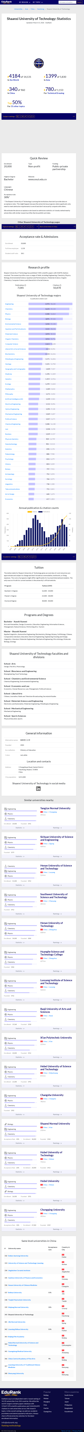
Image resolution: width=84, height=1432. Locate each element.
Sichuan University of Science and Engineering (56, 838)
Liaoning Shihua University (18, 1329)
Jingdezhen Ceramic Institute (19, 1270)
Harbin (46, 1408)
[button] (25, 285)
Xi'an (45, 1405)
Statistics (8, 449)
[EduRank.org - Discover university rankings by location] (7, 2)
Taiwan (67, 1398)
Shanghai (47, 1402)
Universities (18, 9)
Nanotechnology (11, 444)
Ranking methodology (11, 1425)
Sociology (8, 479)
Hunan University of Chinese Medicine (22, 1285)
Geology (8, 364)
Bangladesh (69, 1408)
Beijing (46, 1395)
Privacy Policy (77, 1431)
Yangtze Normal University (55, 808)
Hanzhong (40, 9)
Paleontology (10, 454)
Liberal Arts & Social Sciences (15, 349)
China (33, 9)
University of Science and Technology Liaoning (25, 1263)
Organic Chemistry (12, 339)
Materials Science (11, 334)
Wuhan (46, 1398)
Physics (8, 314)
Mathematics (10, 389)
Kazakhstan (69, 1411)
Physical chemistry (11, 439)
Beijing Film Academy (16, 1337)
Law (6, 429)
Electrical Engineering (12, 404)
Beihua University (15, 1292)
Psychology (9, 459)
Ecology (8, 384)
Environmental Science (13, 324)
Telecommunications (12, 489)
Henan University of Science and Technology (56, 867)
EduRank (48, 23)
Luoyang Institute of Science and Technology (56, 982)
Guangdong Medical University (20, 1351)
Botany (7, 469)
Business (8, 434)
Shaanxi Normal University (55, 1123)
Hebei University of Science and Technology (55, 1068)
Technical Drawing (55, 93)
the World (14, 80)
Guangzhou (48, 1411)
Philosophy (9, 394)
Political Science (11, 419)
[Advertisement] (19, 41)
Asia (26, 9)
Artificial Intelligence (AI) (14, 399)
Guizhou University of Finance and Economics (25, 1278)
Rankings (56, 828)
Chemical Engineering (12, 424)
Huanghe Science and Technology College (52, 953)
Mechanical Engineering (13, 414)
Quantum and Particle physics (15, 329)
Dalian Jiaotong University (18, 1256)
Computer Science (11, 344)
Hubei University (49, 1180)
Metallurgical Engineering (14, 359)
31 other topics (18, 106)
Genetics (8, 379)
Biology (8, 319)
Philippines (68, 1405)
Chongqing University (52, 1209)
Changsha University (52, 1094)
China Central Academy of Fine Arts (21, 1359)
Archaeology (9, 474)
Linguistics (9, 484)
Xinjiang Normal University (18, 1307)
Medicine (8, 374)
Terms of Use (65, 1431)
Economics (9, 499)
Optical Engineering (12, 409)
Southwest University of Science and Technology (54, 896)
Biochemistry (10, 354)
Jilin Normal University (16, 1322)
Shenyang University (16, 1373)
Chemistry (8, 309)
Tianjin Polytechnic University (19, 1300)
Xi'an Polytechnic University (56, 1037)
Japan (67, 1402)
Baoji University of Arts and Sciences (55, 1010)
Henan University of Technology (51, 924)
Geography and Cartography (15, 369)
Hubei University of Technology (51, 1154)
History (8, 464)
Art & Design (9, 494)
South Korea (69, 1395)
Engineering (9, 304)
